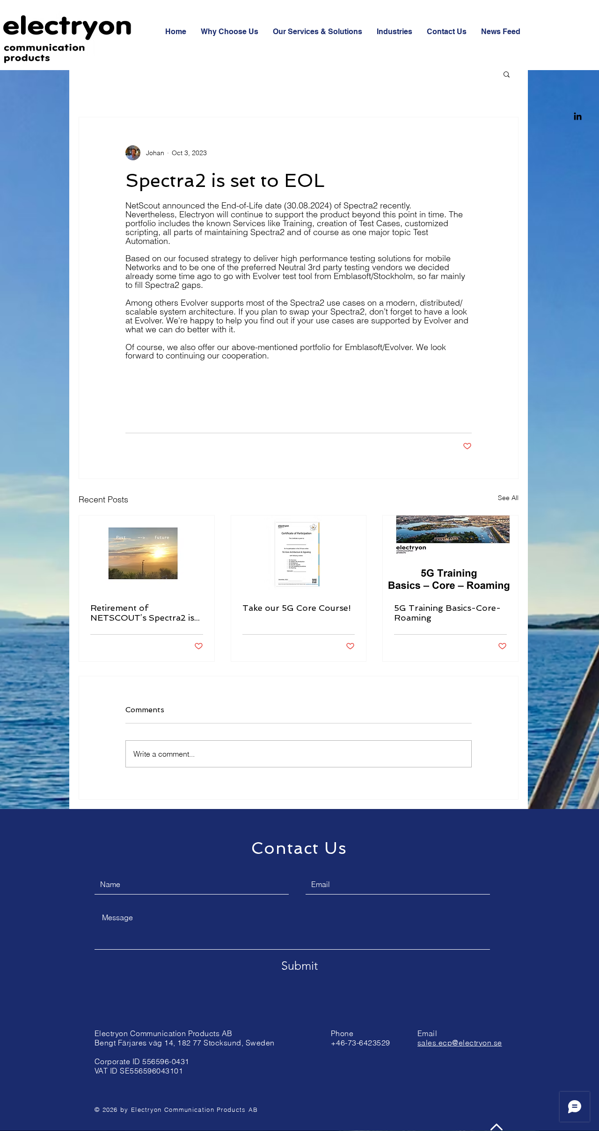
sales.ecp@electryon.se (459, 1042)
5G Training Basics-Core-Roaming (447, 613)
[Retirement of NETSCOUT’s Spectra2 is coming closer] (146, 553)
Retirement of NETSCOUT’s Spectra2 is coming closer (142, 613)
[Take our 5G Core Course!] (298, 553)
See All (508, 498)
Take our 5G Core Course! (296, 608)
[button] (506, 74)
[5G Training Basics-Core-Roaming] (450, 553)
